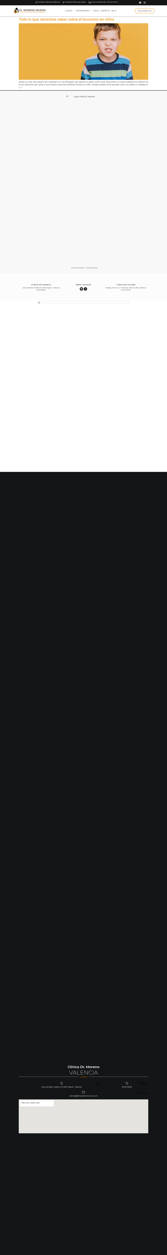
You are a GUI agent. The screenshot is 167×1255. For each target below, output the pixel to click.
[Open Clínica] (73, 11)
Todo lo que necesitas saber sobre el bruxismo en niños (66, 19)
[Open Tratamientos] (90, 11)
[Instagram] (144, 2)
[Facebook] (140, 2)
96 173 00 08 (125, 290)
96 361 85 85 (41, 290)
